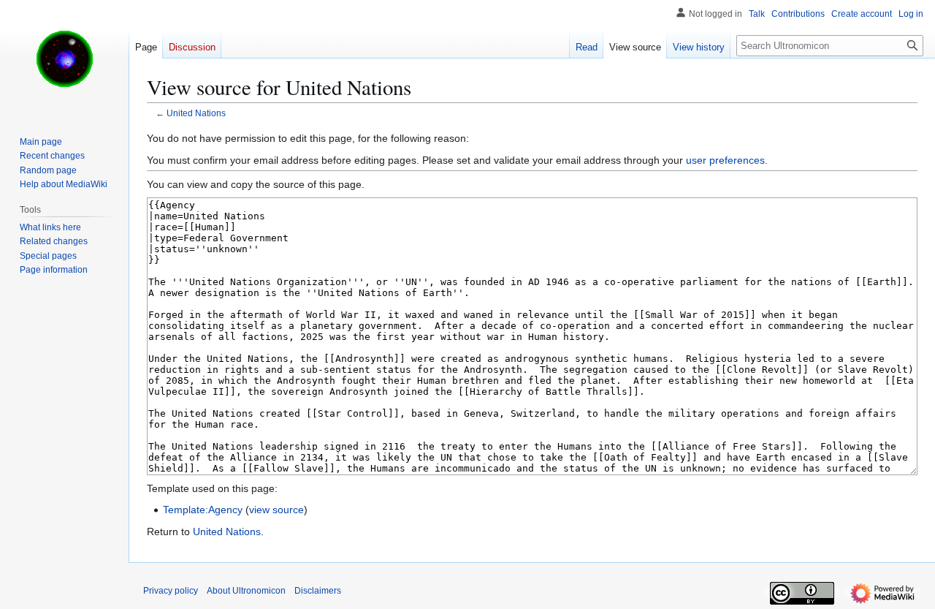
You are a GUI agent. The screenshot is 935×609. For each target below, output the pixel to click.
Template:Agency (203, 509)
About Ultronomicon (246, 591)
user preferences (725, 160)
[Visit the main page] (64, 58)
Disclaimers (317, 591)
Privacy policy (170, 591)
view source (276, 509)
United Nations (196, 113)
